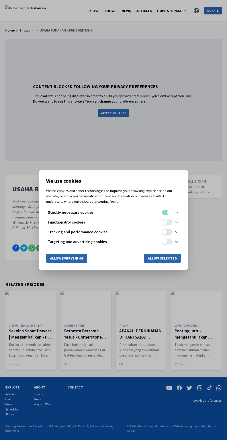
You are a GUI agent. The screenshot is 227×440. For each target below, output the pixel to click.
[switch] (167, 212)
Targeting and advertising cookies (77, 241)
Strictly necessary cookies (71, 212)
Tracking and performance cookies (78, 231)
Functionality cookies (66, 222)
